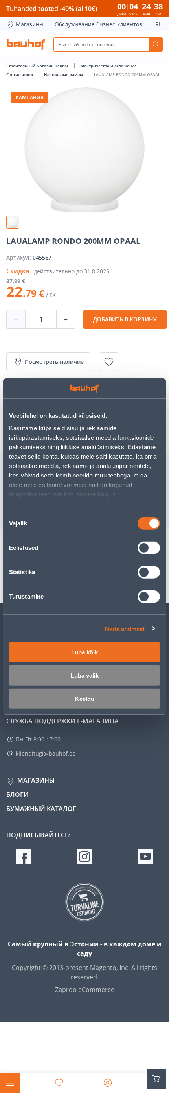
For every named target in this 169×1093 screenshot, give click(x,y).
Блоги (17, 794)
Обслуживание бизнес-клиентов (98, 24)
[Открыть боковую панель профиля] (107, 1083)
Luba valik (85, 675)
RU (159, 24)
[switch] (149, 548)
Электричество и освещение (108, 65)
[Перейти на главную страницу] (26, 44)
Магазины (30, 24)
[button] (12, 222)
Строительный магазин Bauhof (38, 65)
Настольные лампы (64, 74)
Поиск (156, 44)
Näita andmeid (125, 628)
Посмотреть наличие (54, 361)
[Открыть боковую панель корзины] (156, 1079)
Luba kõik (84, 652)
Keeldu (84, 698)
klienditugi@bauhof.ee (45, 753)
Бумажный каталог (41, 808)
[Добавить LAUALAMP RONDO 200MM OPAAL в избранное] (109, 361)
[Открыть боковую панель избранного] (59, 1083)
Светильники (20, 74)
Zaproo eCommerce (84, 989)
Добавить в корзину (125, 319)
